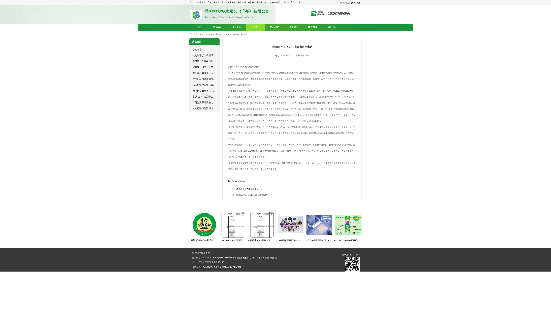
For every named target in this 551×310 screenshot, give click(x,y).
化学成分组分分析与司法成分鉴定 (209, 67)
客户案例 (312, 27)
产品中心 (217, 27)
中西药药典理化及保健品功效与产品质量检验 (215, 73)
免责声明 (218, 267)
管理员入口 (227, 267)
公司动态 (255, 27)
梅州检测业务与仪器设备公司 (249, 189)
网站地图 (237, 267)
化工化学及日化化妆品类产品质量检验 (211, 85)
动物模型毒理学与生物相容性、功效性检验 (214, 91)
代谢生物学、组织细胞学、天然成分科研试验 (215, 55)
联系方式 (331, 27)
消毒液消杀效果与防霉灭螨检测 (208, 61)
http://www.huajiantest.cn (238, 181)
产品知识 (274, 27)
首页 (199, 27)
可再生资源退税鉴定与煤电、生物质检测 (213, 102)
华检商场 (197, 49)
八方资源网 (208, 267)
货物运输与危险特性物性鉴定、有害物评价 (214, 108)
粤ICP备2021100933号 (222, 258)
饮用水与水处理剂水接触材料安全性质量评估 (215, 79)
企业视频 (236, 27)
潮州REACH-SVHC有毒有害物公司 (251, 195)
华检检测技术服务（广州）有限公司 (248, 258)
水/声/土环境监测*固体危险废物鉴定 (210, 96)
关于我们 (293, 27)
